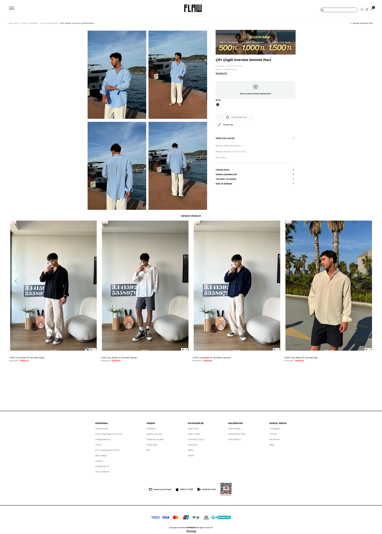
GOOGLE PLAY (209, 489)
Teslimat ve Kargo (226, 179)
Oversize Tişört (196, 439)
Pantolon (193, 444)
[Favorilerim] (366, 10)
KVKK (98, 444)
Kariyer (99, 460)
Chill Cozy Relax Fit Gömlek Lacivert (211, 357)
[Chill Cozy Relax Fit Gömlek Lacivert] (236, 285)
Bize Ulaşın (101, 455)
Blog (271, 444)
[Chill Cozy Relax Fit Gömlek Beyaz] (145, 285)
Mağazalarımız (103, 439)
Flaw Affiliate (102, 471)
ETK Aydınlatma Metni (107, 450)
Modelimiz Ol (102, 466)
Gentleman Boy (236, 434)
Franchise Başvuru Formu (108, 434)
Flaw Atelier (194, 434)
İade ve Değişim (224, 183)
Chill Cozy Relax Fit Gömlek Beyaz (119, 357)
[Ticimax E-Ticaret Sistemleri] (191, 531)
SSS (148, 450)
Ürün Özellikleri (225, 138)
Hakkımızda (101, 428)
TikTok (273, 434)
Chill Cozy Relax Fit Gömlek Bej (300, 357)
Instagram (275, 428)
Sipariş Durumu (154, 434)
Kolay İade (151, 444)
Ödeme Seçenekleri (226, 174)
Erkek (191, 455)
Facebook (274, 439)
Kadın (191, 450)
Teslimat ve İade (155, 439)
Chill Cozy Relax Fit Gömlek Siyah (26, 357)
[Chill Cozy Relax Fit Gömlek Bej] (328, 285)
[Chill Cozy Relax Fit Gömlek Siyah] (53, 285)
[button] (51, 350)
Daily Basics (234, 439)
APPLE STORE (186, 489)
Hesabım (151, 428)
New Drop (193, 428)
